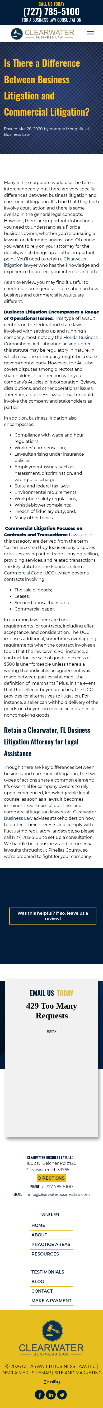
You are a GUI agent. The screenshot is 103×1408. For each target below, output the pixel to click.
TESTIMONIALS (47, 1272)
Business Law (17, 134)
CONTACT (42, 1291)
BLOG (37, 1281)
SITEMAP (41, 1372)
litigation (40, 811)
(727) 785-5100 (26, 837)
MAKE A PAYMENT (51, 1300)
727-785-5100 (59, 1186)
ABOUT (39, 1234)
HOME (38, 1225)
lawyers (58, 811)
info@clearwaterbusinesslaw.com (59, 1194)
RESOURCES (45, 1254)
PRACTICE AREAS (50, 1244)
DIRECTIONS (51, 1178)
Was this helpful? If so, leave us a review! (52, 916)
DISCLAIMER (15, 1372)
